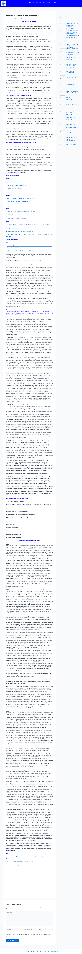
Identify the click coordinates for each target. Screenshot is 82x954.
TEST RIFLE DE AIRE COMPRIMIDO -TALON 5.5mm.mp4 (20, 198)
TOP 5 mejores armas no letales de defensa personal (20, 231)
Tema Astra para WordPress (51, 951)
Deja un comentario (10, 18)
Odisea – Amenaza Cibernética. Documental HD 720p (20, 251)
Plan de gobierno (40, 2)
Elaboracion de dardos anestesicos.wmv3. (17, 185)
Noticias (49, 2)
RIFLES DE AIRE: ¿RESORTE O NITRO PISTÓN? (18, 201)
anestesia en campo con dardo (14, 188)
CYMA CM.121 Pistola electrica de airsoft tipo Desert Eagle (21, 211)
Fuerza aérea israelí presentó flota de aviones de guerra (20, 861)
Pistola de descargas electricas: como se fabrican (19, 214)
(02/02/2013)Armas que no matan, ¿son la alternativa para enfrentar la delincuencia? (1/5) (28, 224)
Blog (55, 2)
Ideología (31, 2)
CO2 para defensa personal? (14, 228)
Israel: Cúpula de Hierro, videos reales (16, 865)
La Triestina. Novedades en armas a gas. (16, 182)
